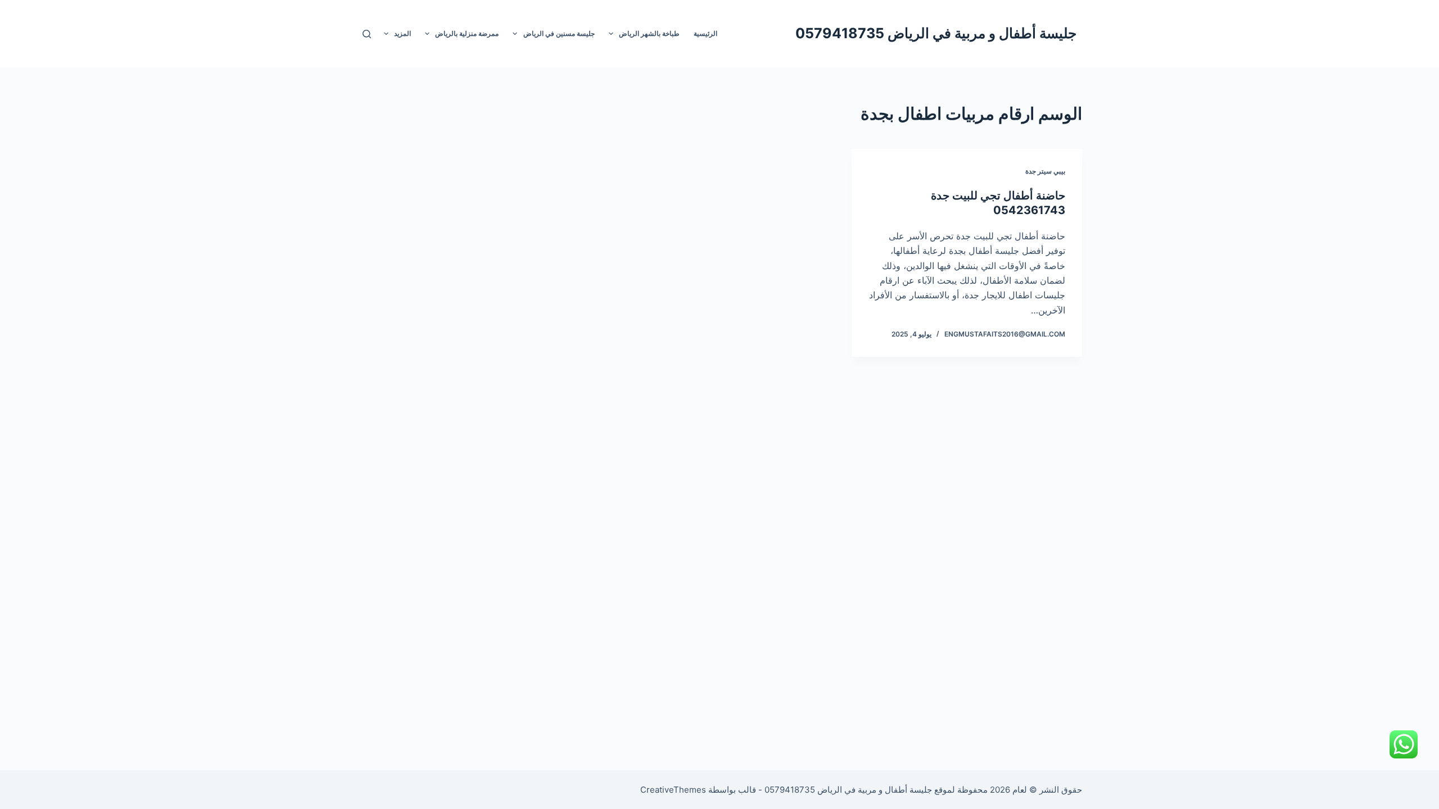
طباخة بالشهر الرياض (649, 33)
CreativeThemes (673, 789)
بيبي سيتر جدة (1045, 171)
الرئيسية (705, 33)
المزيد (402, 33)
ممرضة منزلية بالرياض (467, 33)
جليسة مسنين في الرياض (559, 33)
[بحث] (367, 34)
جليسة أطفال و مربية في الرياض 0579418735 (935, 33)
